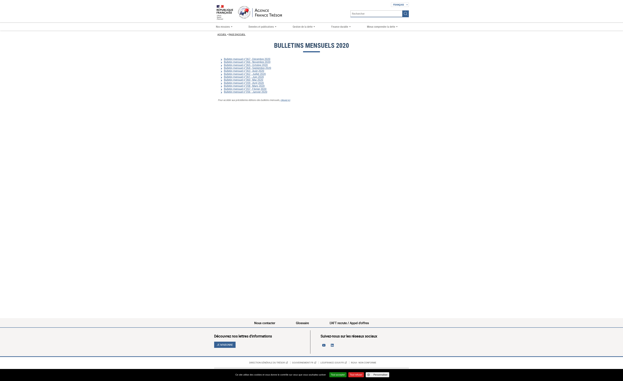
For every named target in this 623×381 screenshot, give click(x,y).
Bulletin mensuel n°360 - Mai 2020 (243, 80)
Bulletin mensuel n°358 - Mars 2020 (244, 86)
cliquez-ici (285, 100)
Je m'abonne (225, 345)
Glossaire (302, 323)
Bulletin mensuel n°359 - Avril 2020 (244, 83)
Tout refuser (356, 374)
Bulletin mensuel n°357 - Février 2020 (245, 89)
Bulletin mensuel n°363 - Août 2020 (244, 71)
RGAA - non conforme (363, 362)
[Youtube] (324, 346)
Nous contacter (264, 323)
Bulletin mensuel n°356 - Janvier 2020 (245, 92)
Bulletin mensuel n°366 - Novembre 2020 (247, 62)
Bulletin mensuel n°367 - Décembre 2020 (247, 59)
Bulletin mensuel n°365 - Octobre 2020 (246, 65)
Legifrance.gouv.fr (332, 362)
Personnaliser (380, 374)
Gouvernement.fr (302, 362)
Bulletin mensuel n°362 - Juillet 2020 (245, 74)
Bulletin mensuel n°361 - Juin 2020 (244, 77)
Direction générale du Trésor (267, 362)
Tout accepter (338, 374)
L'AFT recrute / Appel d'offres (349, 323)
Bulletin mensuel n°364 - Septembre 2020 (247, 68)
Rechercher (405, 13)
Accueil (221, 34)
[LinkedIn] (333, 346)
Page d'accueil (237, 34)
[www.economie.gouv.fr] (225, 13)
